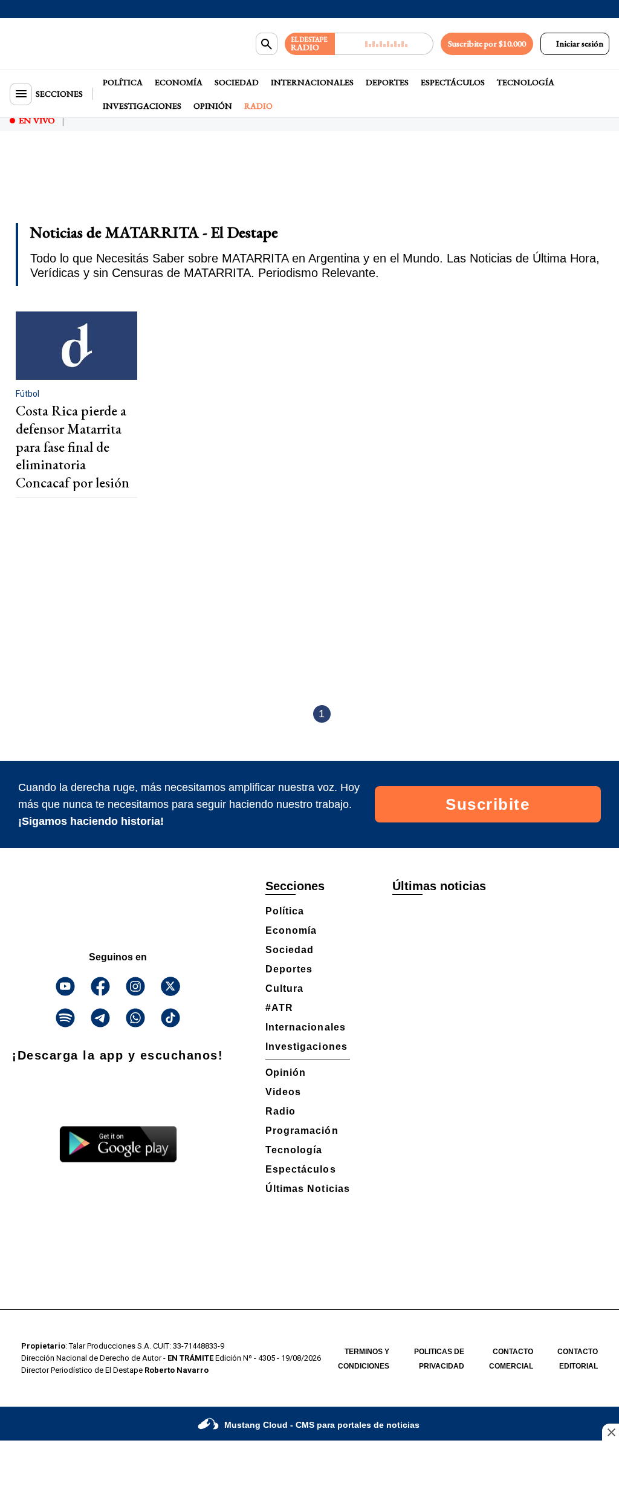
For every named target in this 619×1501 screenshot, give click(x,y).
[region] (309, 185)
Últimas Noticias (307, 1189)
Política (123, 82)
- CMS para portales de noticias (322, 1425)
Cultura (284, 988)
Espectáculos (453, 82)
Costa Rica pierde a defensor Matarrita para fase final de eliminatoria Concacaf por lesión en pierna (72, 455)
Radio (258, 105)
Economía (179, 82)
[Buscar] (266, 44)
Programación (302, 1130)
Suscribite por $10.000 (487, 43)
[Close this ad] (610, 1432)
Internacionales (312, 82)
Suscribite (488, 804)
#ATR (279, 1008)
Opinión (212, 105)
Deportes (387, 82)
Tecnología (525, 82)
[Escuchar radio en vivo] (384, 44)
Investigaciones (142, 105)
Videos (283, 1092)
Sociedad (237, 82)
